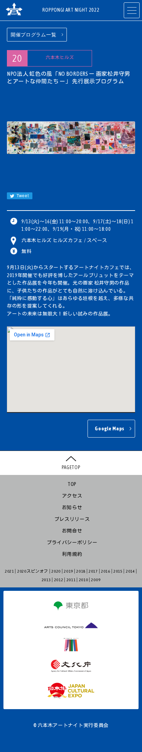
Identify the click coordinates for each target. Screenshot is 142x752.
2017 (93, 571)
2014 (130, 571)
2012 (58, 579)
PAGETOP (71, 467)
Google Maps (109, 428)
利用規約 (72, 554)
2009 (95, 579)
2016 (105, 571)
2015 (118, 571)
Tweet (22, 195)
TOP (72, 484)
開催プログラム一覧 (33, 34)
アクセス (72, 496)
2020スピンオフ (32, 571)
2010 (83, 579)
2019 (68, 571)
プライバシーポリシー (72, 542)
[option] (71, 137)
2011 (71, 579)
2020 (56, 571)
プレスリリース (72, 519)
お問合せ (72, 531)
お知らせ (72, 507)
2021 (9, 571)
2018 (80, 571)
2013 (46, 579)
